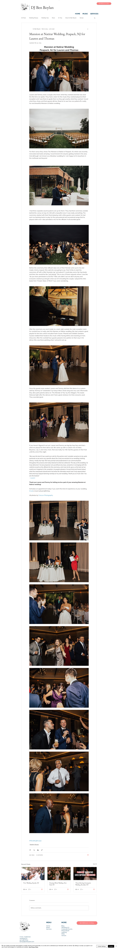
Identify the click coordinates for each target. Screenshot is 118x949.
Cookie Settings (102, 946)
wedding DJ (23, 938)
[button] (94, 18)
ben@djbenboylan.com (27, 941)
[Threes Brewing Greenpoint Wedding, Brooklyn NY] (85, 873)
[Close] (116, 946)
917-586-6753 (24, 940)
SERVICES (94, 14)
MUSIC (85, 14)
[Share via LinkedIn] (38, 850)
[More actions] (88, 29)
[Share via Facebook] (30, 850)
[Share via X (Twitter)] (34, 850)
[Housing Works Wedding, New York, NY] (59, 873)
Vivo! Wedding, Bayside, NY (31, 883)
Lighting (64, 932)
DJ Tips (60, 17)
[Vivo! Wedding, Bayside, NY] (33, 873)
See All (95, 864)
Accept (111, 946)
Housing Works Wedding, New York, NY (58, 884)
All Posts (23, 17)
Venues (81, 17)
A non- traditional (25, 937)
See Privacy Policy (33, 947)
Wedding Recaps (33, 17)
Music (53, 17)
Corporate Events (66, 929)
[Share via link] (42, 850)
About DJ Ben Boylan (70, 17)
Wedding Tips (45, 17)
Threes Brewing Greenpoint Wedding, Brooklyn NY (83, 884)
